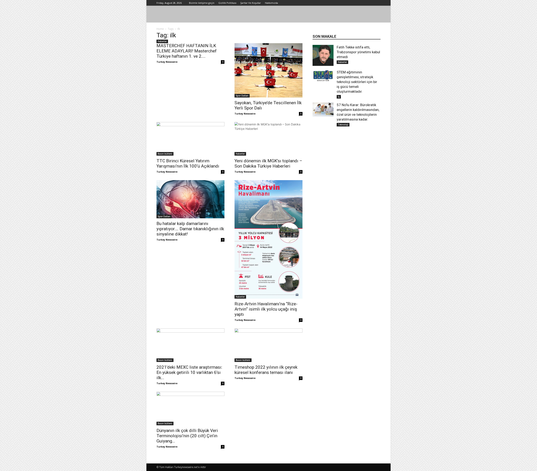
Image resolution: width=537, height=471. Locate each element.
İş (339, 96)
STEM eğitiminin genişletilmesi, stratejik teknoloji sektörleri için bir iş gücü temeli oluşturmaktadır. (357, 82)
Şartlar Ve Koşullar (250, 2)
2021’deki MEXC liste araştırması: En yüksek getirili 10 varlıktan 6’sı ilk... (189, 372)
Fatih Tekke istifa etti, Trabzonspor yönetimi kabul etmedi (358, 52)
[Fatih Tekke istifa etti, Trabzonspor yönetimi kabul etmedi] (323, 55)
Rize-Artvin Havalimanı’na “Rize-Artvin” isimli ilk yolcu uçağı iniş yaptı (266, 309)
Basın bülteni (165, 153)
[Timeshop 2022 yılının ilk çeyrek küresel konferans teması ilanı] (268, 345)
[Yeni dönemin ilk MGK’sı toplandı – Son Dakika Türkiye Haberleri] (268, 139)
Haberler (162, 41)
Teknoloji (343, 124)
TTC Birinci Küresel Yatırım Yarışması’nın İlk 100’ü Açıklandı (187, 163)
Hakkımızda (271, 2)
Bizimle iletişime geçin (201, 2)
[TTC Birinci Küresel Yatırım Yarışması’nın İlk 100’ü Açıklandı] (190, 139)
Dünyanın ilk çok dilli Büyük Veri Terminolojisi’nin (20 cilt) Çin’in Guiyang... (187, 436)
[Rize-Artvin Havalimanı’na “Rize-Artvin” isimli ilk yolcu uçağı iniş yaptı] (268, 239)
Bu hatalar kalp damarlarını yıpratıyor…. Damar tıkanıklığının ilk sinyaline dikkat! (190, 229)
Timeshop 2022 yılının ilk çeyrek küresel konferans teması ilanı (266, 370)
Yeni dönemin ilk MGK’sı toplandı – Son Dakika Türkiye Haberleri (268, 163)
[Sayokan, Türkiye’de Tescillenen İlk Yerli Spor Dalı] (268, 70)
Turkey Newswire (166, 61)
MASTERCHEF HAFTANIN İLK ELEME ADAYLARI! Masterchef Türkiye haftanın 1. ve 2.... (186, 51)
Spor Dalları (242, 95)
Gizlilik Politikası (227, 2)
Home (160, 29)
